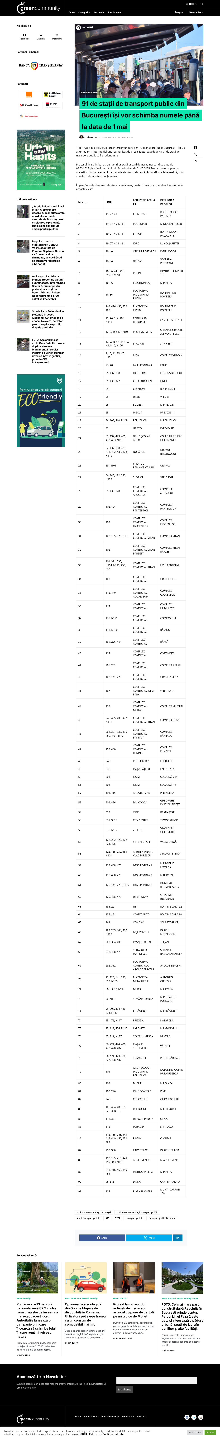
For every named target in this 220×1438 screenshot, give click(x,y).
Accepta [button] (210, 1432)
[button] (191, 4)
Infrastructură (169, 1298)
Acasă (77, 1416)
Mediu (19, 1298)
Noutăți (107, 93)
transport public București (162, 1218)
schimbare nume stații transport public (137, 1212)
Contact (141, 1416)
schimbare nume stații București (94, 1212)
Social (195, 1298)
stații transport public (88, 1218)
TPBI (117, 1218)
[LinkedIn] (193, 1417)
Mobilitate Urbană (89, 93)
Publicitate (128, 1416)
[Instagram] (200, 1417)
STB (107, 1218)
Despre (179, 12)
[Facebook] (187, 1417)
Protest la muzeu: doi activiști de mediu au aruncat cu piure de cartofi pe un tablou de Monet (133, 1310)
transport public (134, 1218)
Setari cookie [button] (195, 1432)
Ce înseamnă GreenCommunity (101, 1416)
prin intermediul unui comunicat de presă (112, 151)
